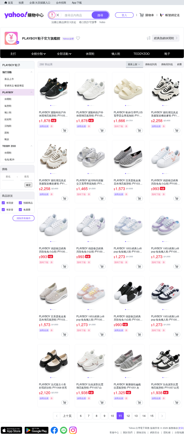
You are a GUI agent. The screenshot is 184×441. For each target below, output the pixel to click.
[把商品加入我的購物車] (64, 130)
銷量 (179, 64)
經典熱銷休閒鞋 (164, 38)
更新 (181, 428)
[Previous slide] (40, 88)
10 (112, 416)
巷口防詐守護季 (88, 22)
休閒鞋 (90, 54)
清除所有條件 (24, 218)
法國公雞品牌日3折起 (63, 22)
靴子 (167, 54)
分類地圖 (179, 432)
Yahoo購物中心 (23, 15)
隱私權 (167, 432)
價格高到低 (167, 64)
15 (151, 416)
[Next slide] (67, 88)
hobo (102, 22)
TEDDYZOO (142, 54)
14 (144, 416)
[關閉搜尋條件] (58, 15)
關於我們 (127, 432)
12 (128, 416)
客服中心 (114, 432)
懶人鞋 (116, 54)
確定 (28, 184)
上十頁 (67, 416)
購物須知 (141, 432)
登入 (124, 15)
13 (136, 416)
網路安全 (154, 432)
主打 (13, 54)
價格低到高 (151, 64)
